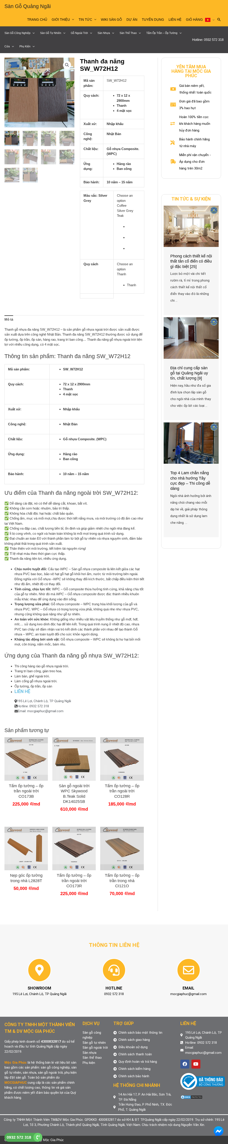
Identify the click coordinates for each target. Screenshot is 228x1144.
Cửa (7, 46)
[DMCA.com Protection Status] (191, 1097)
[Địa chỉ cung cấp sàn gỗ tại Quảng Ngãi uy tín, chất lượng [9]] (191, 338)
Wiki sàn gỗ (111, 19)
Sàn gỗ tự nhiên (50, 33)
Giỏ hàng (194, 19)
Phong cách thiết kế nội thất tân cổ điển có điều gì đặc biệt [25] (191, 261)
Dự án (131, 19)
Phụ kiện (25, 46)
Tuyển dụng (153, 19)
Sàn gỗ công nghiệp (17, 33)
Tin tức (85, 19)
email (188, 988)
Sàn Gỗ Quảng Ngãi (27, 6)
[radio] (134, 226)
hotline (114, 988)
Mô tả (8, 319)
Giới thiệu (61, 19)
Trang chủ (37, 19)
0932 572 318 (19, 1137)
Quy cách (90, 264)
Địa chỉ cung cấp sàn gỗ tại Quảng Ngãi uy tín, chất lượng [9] (189, 373)
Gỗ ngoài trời (79, 33)
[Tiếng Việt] (210, 19)
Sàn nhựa (104, 33)
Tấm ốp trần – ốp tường (161, 33)
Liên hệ (175, 19)
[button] (67, 65)
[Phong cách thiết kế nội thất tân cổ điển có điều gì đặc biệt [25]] (191, 226)
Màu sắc (89, 195)
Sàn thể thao (128, 33)
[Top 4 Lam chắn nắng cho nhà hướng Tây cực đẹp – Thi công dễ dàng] (191, 443)
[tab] (8, 319)
